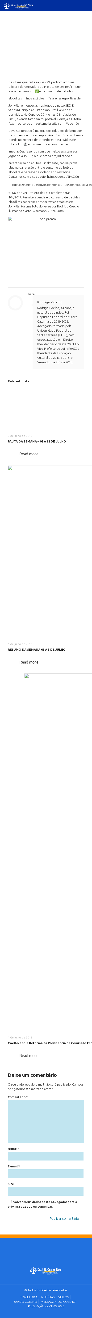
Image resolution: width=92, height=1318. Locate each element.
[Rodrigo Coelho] (18, 5)
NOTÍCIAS (47, 1297)
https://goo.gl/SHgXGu (63, 176)
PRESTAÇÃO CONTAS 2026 (46, 1306)
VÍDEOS (63, 1297)
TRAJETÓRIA (29, 1297)
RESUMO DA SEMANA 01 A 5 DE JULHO (37, 649)
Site (11, 1183)
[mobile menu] (86, 7)
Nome (13, 1148)
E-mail (14, 1166)
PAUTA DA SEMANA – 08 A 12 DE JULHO (37, 441)
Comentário (18, 1097)
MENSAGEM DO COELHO (58, 1301)
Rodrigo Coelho (50, 302)
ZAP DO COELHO (25, 1301)
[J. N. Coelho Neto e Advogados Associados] (46, 1271)
